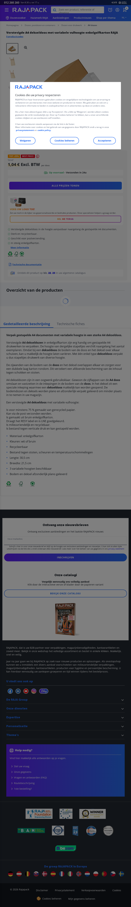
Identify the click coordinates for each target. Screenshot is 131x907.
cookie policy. (44, 130)
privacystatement (25, 130)
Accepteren (104, 140)
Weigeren (25, 140)
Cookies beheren (64, 140)
